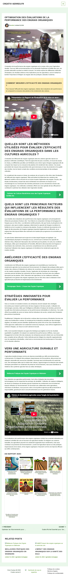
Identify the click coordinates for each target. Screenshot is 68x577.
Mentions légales (52, 571)
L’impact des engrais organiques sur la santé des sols (48, 551)
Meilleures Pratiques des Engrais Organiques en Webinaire (17, 551)
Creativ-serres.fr (13, 3)
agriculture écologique (21, 557)
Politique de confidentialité (55, 573)
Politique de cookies (53, 569)
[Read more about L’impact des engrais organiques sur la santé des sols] (49, 544)
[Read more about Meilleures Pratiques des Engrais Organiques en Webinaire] (19, 544)
